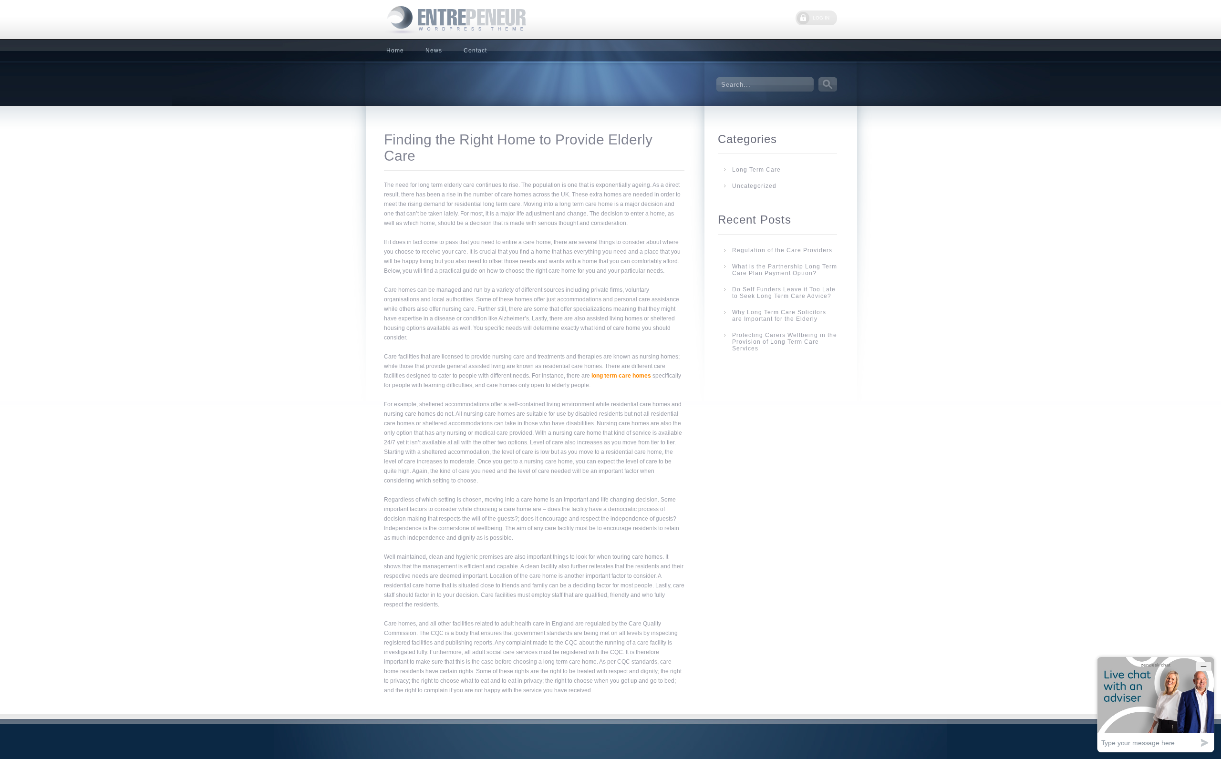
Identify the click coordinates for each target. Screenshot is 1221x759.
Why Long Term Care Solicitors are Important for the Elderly (779, 315)
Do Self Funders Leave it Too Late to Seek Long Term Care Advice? (784, 292)
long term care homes (621, 375)
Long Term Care (756, 169)
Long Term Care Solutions (455, 19)
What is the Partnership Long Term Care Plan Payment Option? (784, 270)
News (433, 50)
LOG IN (821, 18)
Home (395, 50)
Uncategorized (754, 186)
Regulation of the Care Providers (782, 250)
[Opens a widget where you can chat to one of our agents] (1156, 704)
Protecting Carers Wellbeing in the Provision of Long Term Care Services (784, 342)
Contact (475, 50)
